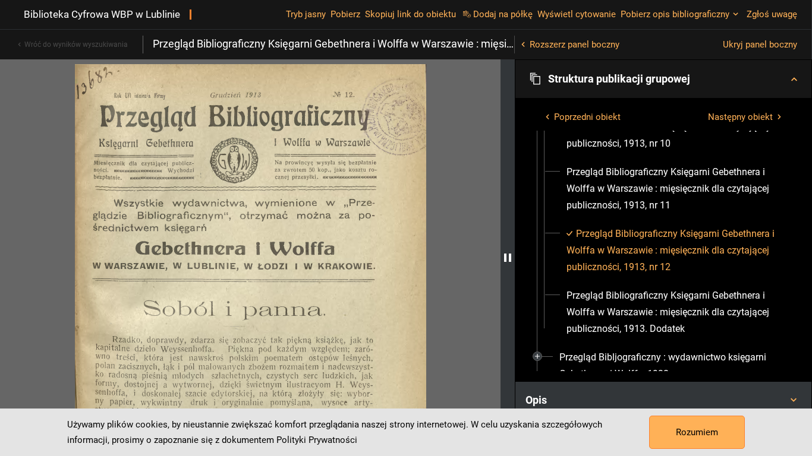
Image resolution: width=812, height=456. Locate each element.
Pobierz (345, 14)
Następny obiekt (740, 117)
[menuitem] (674, 188)
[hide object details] (508, 257)
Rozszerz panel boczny (574, 44)
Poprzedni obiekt (587, 117)
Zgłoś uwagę (772, 14)
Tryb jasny (306, 14)
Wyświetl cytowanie (576, 14)
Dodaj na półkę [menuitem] (503, 14)
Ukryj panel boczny (760, 44)
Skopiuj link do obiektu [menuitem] (410, 14)
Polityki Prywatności (316, 440)
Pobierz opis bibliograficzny (675, 14)
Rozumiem (697, 432)
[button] (663, 79)
